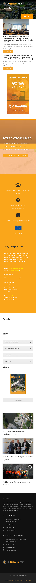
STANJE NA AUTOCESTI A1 (11, 342)
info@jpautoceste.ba (11, 527)
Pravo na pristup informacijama (18, 221)
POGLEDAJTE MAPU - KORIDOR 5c (15, 155)
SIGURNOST (7, 355)
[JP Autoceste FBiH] (12, 3)
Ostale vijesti (27, 16)
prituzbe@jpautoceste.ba (14, 295)
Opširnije (8, 51)
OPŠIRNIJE (16, 510)
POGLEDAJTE (18, 400)
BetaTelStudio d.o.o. (18, 580)
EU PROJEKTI (18, 233)
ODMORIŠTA (7, 361)
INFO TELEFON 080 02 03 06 (11, 348)
